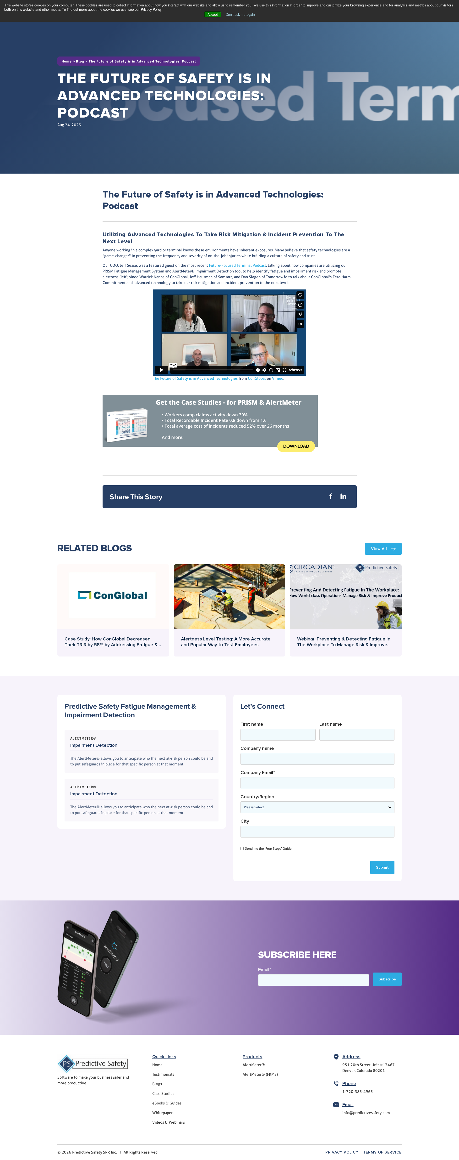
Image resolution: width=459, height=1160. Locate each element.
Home (67, 61)
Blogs (157, 1084)
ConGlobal (257, 378)
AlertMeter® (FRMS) (260, 1074)
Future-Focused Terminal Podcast (237, 265)
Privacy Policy (341, 1152)
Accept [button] (213, 14)
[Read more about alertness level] (229, 610)
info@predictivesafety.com (366, 1112)
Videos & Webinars (168, 1122)
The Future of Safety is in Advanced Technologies (195, 378)
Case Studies (163, 1093)
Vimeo (277, 378)
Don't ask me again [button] (240, 14)
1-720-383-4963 (357, 1091)
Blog (80, 61)
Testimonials (163, 1074)
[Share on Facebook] (331, 496)
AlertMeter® (254, 1065)
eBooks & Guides (166, 1103)
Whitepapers (163, 1112)
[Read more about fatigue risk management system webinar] (346, 610)
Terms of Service (382, 1152)
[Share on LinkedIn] (343, 496)
